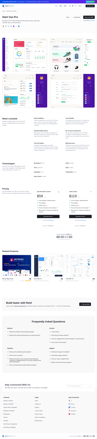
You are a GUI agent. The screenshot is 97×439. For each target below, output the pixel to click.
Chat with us (51, 225)
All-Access (92, 20)
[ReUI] (70, 6)
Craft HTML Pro (69, 278)
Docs (68, 18)
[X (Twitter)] (75, 6)
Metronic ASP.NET (8, 404)
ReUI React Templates (9, 427)
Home (3, 11)
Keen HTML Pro (38, 278)
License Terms (39, 410)
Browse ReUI (86, 304)
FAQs (36, 400)
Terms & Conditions (40, 417)
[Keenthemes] (8, 6)
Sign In (79, 5)
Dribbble (73, 414)
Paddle (68, 234)
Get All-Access (90, 6)
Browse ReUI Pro (90, 1)
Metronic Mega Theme (7, 278)
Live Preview (78, 18)
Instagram (73, 410)
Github (72, 404)
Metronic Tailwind (8, 400)
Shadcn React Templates (10, 407)
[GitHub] (72, 6)
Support (37, 407)
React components (20, 306)
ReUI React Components (10, 424)
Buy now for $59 (89, 17)
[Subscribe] (89, 386)
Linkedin (73, 407)
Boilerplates (6, 414)
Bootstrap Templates (12, 11)
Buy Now (22, 265)
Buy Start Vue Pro (48, 216)
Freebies (5, 420)
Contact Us (38, 404)
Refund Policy (38, 420)
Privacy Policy (38, 414)
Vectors (5, 417)
